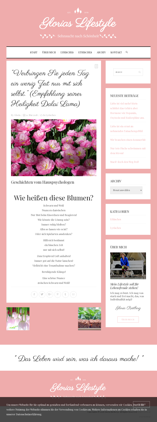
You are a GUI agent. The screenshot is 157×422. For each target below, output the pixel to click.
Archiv (101, 52)
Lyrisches (67, 52)
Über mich (49, 52)
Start (33, 52)
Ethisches (85, 52)
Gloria (17, 115)
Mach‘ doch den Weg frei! (124, 161)
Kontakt (116, 52)
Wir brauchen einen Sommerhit (128, 139)
